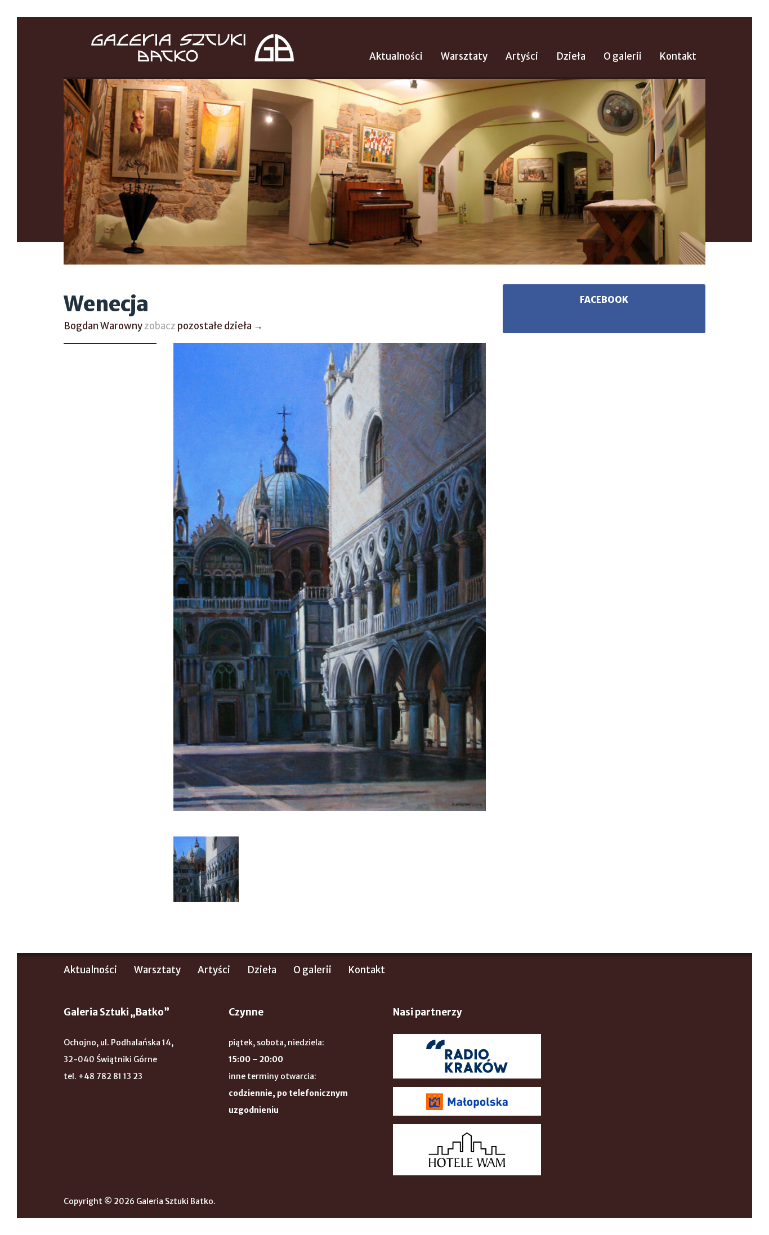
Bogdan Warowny (103, 326)
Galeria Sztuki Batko (192, 48)
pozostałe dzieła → (220, 326)
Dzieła (570, 56)
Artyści (522, 56)
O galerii (622, 56)
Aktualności (396, 56)
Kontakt (678, 56)
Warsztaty (464, 56)
